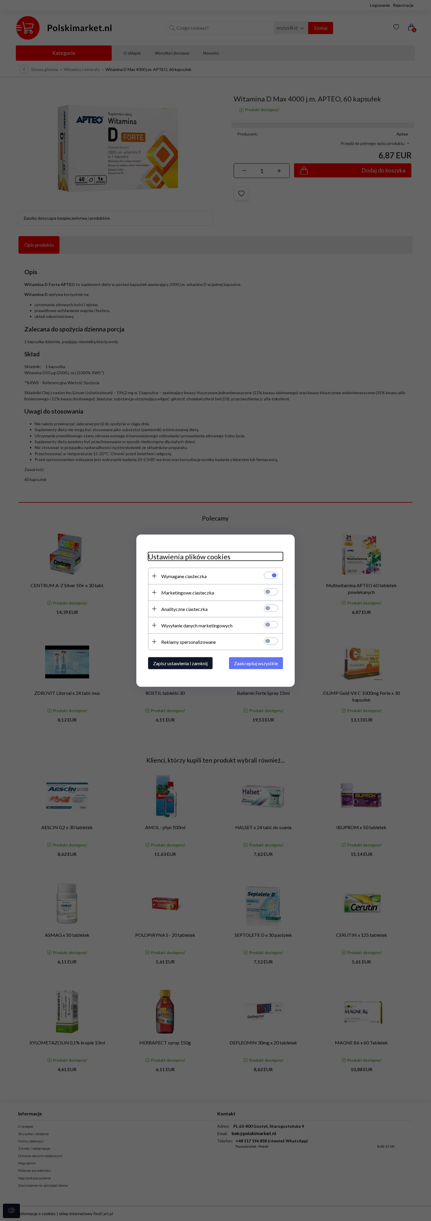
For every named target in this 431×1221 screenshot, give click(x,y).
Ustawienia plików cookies (189, 556)
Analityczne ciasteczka (184, 609)
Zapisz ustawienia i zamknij (180, 663)
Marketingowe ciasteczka (187, 592)
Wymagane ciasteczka (184, 576)
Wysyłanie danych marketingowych (197, 625)
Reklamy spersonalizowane (188, 641)
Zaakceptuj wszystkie (256, 663)
